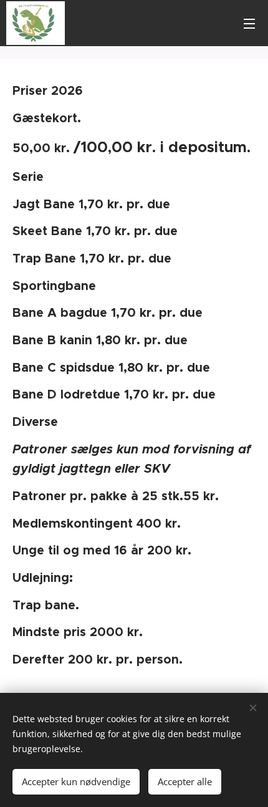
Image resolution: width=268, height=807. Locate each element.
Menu (249, 23)
